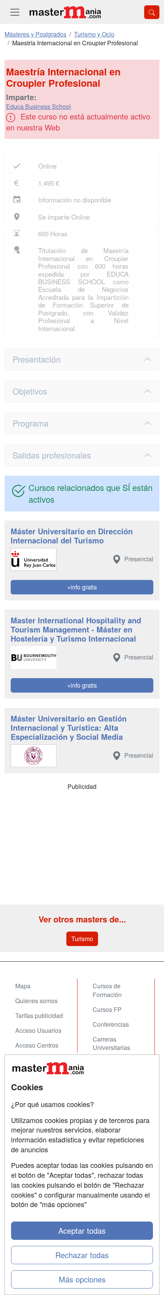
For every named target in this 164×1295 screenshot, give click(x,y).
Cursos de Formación (107, 990)
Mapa (23, 985)
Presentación (37, 359)
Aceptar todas (82, 1230)
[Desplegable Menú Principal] (15, 12)
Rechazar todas (82, 1254)
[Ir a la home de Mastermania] (64, 12)
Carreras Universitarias (111, 1043)
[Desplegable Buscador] (151, 12)
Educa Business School (38, 106)
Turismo (82, 938)
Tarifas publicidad (39, 1015)
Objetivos (30, 391)
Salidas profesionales (52, 455)
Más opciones (82, 1279)
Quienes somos (36, 1000)
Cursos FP (107, 1009)
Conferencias (111, 1024)
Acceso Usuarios (38, 1030)
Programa (30, 423)
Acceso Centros (36, 1045)
